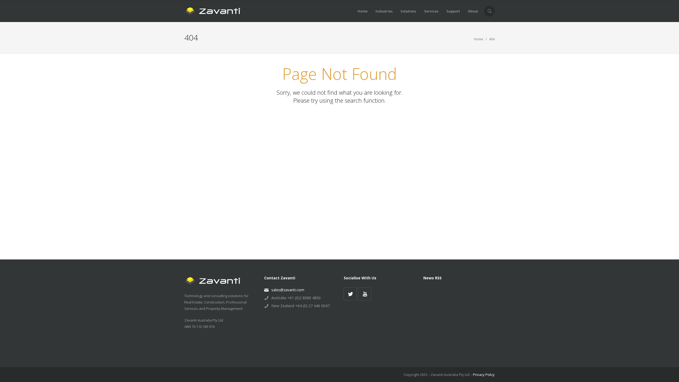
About (473, 11)
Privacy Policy (484, 374)
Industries (384, 11)
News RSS (432, 277)
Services (431, 11)
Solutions (408, 11)
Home (363, 11)
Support (453, 11)
